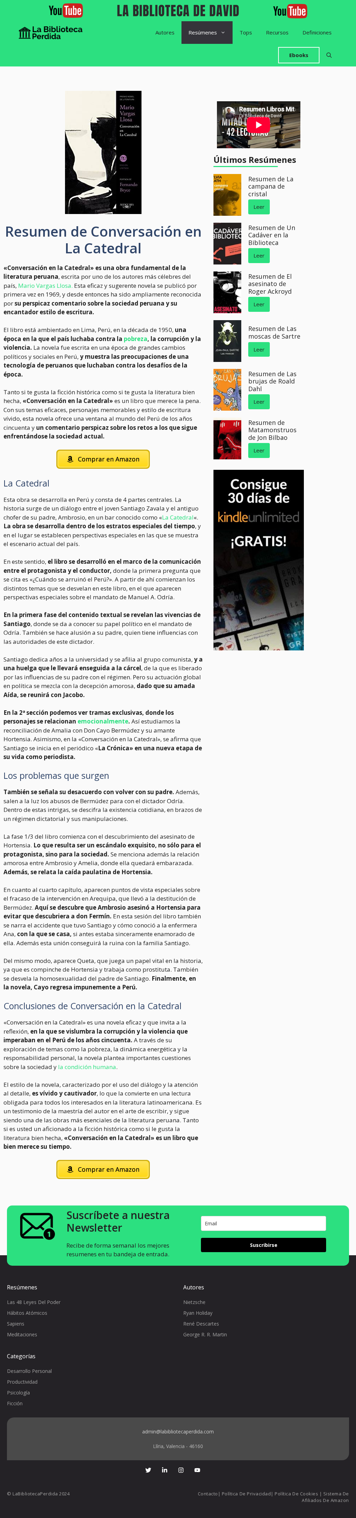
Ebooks (298, 55)
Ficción (15, 1403)
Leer (259, 206)
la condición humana (87, 1067)
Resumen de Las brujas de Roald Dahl (272, 381)
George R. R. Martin (205, 1334)
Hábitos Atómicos (27, 1313)
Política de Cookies (296, 1494)
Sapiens (15, 1323)
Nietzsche (194, 1302)
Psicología (18, 1392)
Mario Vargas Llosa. (45, 286)
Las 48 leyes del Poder (33, 1302)
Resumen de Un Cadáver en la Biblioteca (271, 235)
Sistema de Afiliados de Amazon (325, 1497)
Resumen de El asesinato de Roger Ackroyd (270, 283)
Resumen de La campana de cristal (270, 186)
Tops (246, 32)
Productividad (22, 1381)
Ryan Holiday (197, 1313)
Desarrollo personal (29, 1371)
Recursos (277, 32)
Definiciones (317, 32)
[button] (329, 55)
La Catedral (178, 517)
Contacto (208, 1494)
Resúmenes (202, 32)
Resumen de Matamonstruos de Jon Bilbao (272, 430)
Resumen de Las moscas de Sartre (274, 332)
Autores (165, 32)
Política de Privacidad (246, 1494)
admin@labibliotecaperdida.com (178, 1431)
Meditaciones (22, 1334)
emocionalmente (103, 721)
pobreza (135, 339)
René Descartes (201, 1323)
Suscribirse (263, 1245)
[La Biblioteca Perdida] (50, 32)
